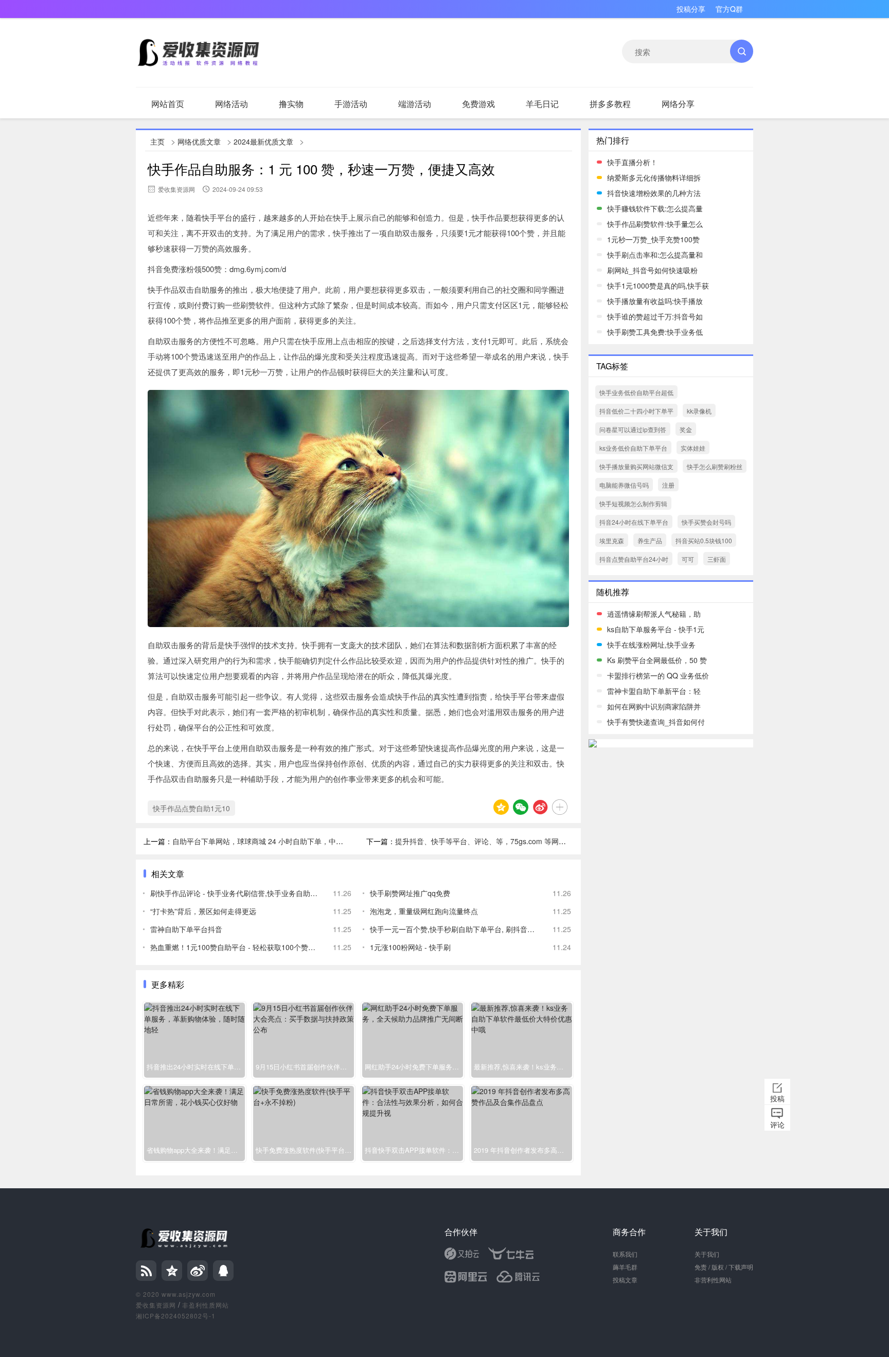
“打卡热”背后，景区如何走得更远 (203, 911)
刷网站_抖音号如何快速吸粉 (652, 270)
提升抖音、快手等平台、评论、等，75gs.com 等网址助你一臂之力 (502, 841)
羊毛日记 (542, 104)
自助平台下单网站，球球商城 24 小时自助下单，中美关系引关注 (275, 841)
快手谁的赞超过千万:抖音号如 (655, 316)
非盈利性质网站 (205, 1304)
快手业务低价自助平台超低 (636, 392)
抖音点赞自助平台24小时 (633, 559)
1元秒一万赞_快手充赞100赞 (653, 239)
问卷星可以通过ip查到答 (632, 429)
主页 (157, 141)
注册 (668, 484)
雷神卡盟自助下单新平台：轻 (654, 691)
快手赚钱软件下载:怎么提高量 (655, 208)
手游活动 (350, 104)
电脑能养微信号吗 (624, 484)
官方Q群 (729, 9)
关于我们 (707, 1253)
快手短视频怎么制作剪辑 (633, 503)
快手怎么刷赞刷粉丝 (714, 466)
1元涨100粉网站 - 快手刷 (410, 947)
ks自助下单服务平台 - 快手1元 (655, 629)
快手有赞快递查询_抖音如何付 (656, 722)
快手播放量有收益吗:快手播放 (655, 301)
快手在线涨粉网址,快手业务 (651, 644)
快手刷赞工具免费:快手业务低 (655, 332)
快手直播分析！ (632, 162)
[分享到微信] (520, 807)
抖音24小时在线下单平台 (633, 521)
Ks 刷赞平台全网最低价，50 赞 (657, 660)
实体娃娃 (693, 447)
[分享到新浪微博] (540, 807)
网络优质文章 (199, 141)
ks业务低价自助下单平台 (633, 447)
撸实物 (291, 104)
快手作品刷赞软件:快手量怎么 (655, 224)
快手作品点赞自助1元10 (191, 808)
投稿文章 (625, 1279)
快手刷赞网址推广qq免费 (410, 893)
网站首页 (167, 104)
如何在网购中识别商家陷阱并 (654, 706)
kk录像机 (699, 410)
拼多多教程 (610, 104)
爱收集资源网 (156, 1304)
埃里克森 (611, 540)
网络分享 (678, 104)
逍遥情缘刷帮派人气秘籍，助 (654, 614)
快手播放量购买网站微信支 (636, 466)
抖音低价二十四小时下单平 (636, 410)
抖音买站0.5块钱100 (703, 540)
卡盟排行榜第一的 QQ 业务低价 (658, 675)
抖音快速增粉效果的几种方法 (654, 193)
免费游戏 (478, 104)
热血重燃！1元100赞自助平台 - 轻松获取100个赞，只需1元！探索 (233, 947)
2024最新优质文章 (263, 141)
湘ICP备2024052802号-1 (176, 1315)
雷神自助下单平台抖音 (186, 929)
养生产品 (649, 540)
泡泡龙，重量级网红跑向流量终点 (424, 911)
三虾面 (716, 559)
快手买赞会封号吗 (706, 521)
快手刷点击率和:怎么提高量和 (655, 254)
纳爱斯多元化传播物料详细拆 (654, 177)
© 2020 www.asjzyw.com (176, 1294)
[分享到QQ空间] (501, 807)
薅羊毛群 (625, 1266)
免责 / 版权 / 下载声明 (724, 1266)
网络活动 (231, 104)
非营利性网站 (713, 1279)
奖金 (686, 429)
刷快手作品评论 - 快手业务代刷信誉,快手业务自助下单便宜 (233, 893)
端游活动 (414, 104)
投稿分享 (691, 9)
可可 (688, 559)
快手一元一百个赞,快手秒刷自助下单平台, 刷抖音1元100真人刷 (453, 929)
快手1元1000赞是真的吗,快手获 (658, 285)
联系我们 (625, 1253)
